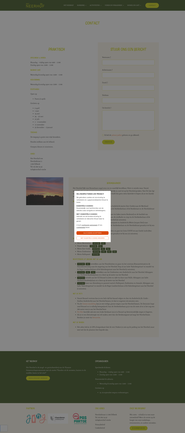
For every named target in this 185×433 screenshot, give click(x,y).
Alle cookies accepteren (92, 233)
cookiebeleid (80, 227)
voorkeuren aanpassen (89, 225)
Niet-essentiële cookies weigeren (92, 238)
